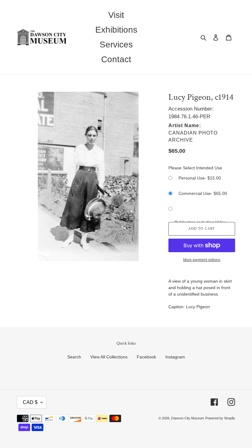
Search (74, 356)
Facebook (146, 356)
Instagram (175, 356)
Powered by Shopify (220, 418)
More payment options (201, 260)
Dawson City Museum (187, 418)
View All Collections (109, 356)
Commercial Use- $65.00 (203, 193)
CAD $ (30, 402)
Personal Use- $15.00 (200, 178)
